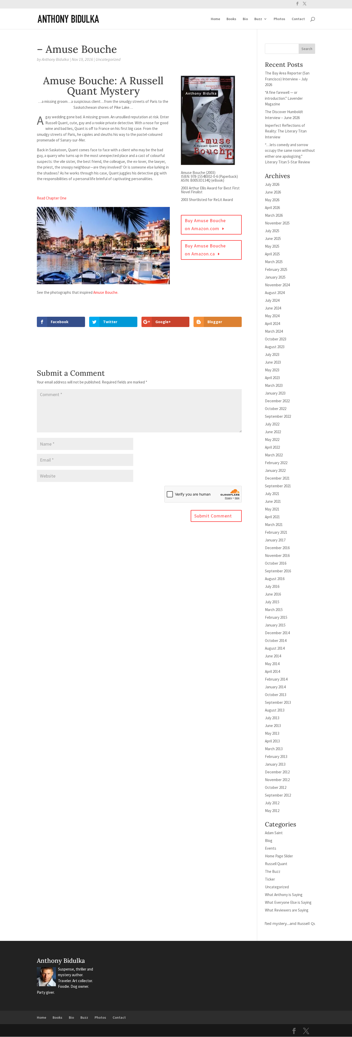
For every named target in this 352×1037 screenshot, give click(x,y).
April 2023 (272, 377)
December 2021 (277, 478)
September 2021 (278, 485)
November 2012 (277, 779)
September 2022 (278, 416)
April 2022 (272, 447)
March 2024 (274, 331)
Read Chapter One (51, 198)
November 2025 (277, 223)
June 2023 (273, 362)
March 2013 (274, 748)
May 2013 (272, 733)
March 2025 (274, 261)
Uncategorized (108, 59)
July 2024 (272, 300)
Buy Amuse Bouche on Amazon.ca (205, 250)
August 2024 (274, 292)
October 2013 (275, 694)
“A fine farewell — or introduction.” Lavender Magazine (284, 98)
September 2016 (278, 570)
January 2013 (275, 764)
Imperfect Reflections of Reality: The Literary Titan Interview (286, 131)
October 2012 (275, 787)
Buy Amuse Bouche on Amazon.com (205, 224)
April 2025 (272, 254)
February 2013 (276, 756)
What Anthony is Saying (284, 894)
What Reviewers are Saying (286, 910)
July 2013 (272, 717)
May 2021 (272, 509)
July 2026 (272, 184)
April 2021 (272, 516)
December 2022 (277, 400)
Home (215, 19)
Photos (279, 19)
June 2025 (273, 238)
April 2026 (272, 207)
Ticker (270, 879)
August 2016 (274, 578)
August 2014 (274, 648)
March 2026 (274, 215)
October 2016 (275, 563)
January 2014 (275, 686)
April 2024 (272, 323)
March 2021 (274, 524)
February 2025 (276, 269)
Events (270, 848)
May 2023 (272, 369)
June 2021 (273, 501)
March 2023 (274, 385)
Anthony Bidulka (55, 59)
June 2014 (273, 656)
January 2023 (275, 393)
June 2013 (273, 725)
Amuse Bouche (105, 292)
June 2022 (273, 431)
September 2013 (278, 702)
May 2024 (272, 315)
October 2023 (275, 339)
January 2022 (275, 470)
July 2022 (272, 424)
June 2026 (273, 192)
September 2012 (278, 795)
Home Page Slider (279, 856)
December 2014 (277, 632)
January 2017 (275, 540)
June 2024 (273, 308)
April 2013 (272, 741)
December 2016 (277, 547)
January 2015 (275, 625)
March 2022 (274, 455)
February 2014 (276, 679)
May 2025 (272, 246)
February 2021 (276, 532)
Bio (245, 19)
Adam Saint (274, 832)
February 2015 (276, 617)
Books (231, 19)
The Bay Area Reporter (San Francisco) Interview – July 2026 (287, 79)
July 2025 (272, 230)
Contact (298, 19)
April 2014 (272, 671)
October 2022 (275, 408)
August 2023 (274, 346)
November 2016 (277, 555)
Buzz (258, 19)
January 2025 (275, 277)
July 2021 (272, 493)
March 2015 (274, 609)
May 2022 (272, 439)
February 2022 (276, 462)
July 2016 (272, 586)
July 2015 (272, 601)
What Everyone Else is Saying (288, 902)
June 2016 (273, 594)
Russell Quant (276, 863)
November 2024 (277, 284)
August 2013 (274, 710)
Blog (268, 840)
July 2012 (272, 802)
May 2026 (272, 199)
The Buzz (272, 871)
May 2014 (272, 663)
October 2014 (275, 640)
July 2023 (272, 354)
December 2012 (277, 772)
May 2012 (272, 810)
